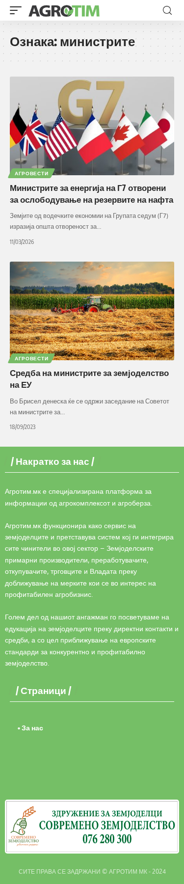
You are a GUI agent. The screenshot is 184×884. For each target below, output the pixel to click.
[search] (167, 10)
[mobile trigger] (18, 10)
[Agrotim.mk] (64, 10)
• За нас (30, 727)
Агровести (31, 173)
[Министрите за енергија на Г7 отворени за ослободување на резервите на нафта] (92, 126)
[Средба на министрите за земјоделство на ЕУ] (92, 311)
